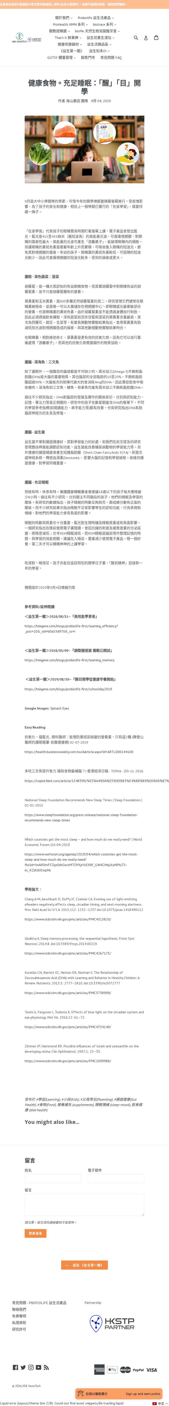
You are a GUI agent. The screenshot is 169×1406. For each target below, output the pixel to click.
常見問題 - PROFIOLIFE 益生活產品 (39, 1303)
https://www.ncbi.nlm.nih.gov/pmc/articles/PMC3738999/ (68, 993)
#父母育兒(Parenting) (96, 1099)
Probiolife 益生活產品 (97, 17)
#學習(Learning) (48, 1099)
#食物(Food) (46, 1104)
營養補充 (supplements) (75, 1104)
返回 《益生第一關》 (88, 1265)
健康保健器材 (71, 44)
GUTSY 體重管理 (62, 57)
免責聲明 (19, 1316)
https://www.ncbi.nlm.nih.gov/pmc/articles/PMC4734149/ (68, 1027)
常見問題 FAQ (111, 57)
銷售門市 (88, 57)
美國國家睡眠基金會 (76, 492)
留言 (28, 1190)
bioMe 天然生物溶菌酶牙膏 (98, 31)
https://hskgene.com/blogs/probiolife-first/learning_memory (69, 660)
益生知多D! (100, 50)
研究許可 (19, 1329)
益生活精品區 (100, 44)
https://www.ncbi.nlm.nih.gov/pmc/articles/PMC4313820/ (68, 919)
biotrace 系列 (105, 24)
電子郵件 (95, 1170)
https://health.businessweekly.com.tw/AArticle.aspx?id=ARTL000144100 (79, 752)
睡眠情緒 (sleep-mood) (112, 1104)
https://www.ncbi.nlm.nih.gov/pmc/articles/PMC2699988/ (68, 1061)
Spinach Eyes (59, 708)
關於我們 (65, 17)
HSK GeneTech (31, 1386)
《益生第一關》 (71, 51)
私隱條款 (19, 1322)
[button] (160, 1403)
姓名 (28, 1170)
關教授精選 (60, 31)
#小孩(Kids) (70, 1099)
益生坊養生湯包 (102, 37)
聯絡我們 (19, 1309)
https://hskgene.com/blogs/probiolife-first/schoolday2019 (68, 689)
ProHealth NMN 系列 (71, 24)
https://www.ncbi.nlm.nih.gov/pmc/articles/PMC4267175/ (68, 953)
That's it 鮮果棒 (69, 37)
